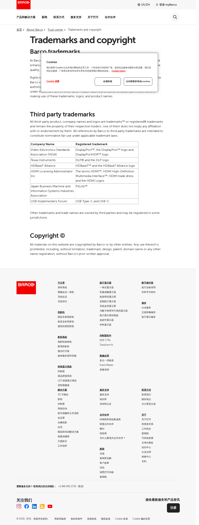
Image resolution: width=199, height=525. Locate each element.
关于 (144, 414)
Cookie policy (119, 71)
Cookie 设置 (52, 81)
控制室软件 (105, 335)
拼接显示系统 (65, 366)
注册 (173, 507)
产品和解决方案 (26, 17)
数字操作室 (147, 282)
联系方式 (58, 17)
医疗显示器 (105, 282)
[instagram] (19, 506)
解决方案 (62, 390)
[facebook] (26, 506)
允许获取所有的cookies (138, 81)
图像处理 (104, 355)
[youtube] (50, 506)
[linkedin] (34, 506)
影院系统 (62, 337)
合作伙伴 (110, 17)
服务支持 (76, 17)
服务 (144, 303)
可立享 (61, 282)
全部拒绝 (107, 81)
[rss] (42, 506)
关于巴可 (93, 17)
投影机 (61, 312)
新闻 (44, 17)
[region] (99, 72)
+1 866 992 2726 (71, 486)
